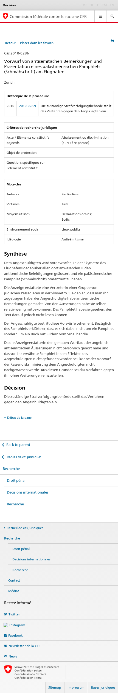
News (13, 656)
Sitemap (54, 687)
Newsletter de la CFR (25, 646)
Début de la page (19, 418)
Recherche (11, 468)
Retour (10, 43)
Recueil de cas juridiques (23, 457)
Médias (13, 591)
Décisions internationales (27, 492)
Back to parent (18, 444)
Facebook (15, 635)
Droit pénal (16, 480)
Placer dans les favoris (37, 43)
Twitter (14, 614)
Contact (14, 580)
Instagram (17, 625)
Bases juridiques (103, 687)
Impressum (76, 687)
